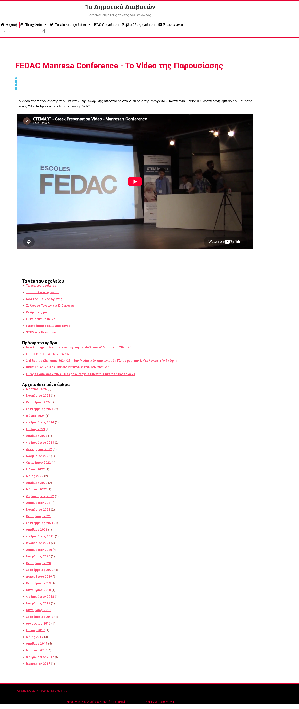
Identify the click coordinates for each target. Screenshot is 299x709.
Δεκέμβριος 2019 (39, 576)
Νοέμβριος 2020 (38, 556)
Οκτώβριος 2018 (38, 590)
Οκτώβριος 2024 (38, 402)
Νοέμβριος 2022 (38, 456)
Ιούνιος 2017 (35, 630)
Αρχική (11, 25)
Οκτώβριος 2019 (38, 583)
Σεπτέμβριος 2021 (39, 523)
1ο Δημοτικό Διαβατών (120, 7)
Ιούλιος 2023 (35, 429)
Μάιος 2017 (34, 637)
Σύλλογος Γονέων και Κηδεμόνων (50, 305)
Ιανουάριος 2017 (38, 664)
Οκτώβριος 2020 (38, 563)
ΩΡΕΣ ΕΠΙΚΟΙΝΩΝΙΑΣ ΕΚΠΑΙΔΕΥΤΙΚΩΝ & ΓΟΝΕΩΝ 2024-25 (67, 367)
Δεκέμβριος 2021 (39, 503)
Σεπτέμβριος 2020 (39, 570)
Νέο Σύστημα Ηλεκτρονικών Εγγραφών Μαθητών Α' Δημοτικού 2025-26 (78, 347)
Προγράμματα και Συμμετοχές (48, 326)
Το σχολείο (33, 25)
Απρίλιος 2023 (36, 436)
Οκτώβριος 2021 (38, 516)
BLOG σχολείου (106, 25)
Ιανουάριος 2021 (38, 543)
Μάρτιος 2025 (36, 389)
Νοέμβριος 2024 (38, 395)
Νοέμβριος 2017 (38, 603)
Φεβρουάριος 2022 (40, 496)
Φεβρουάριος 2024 (40, 422)
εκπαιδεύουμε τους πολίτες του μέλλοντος (120, 15)
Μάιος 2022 (34, 476)
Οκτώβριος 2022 (38, 462)
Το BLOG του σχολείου (42, 292)
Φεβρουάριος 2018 (40, 597)
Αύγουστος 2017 (38, 623)
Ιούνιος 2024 (35, 416)
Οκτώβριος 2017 (38, 610)
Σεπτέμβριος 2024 (39, 409)
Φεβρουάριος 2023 (40, 442)
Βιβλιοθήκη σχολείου (138, 25)
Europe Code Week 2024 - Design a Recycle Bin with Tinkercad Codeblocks (80, 374)
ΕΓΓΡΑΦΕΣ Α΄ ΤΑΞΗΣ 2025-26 (47, 354)
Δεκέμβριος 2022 (39, 449)
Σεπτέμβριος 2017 (39, 617)
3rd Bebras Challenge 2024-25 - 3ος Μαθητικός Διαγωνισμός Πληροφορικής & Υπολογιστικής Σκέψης (101, 361)
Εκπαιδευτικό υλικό (40, 319)
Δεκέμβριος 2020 (39, 550)
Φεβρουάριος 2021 (40, 536)
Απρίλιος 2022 (36, 483)
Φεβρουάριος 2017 (40, 657)
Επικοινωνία (173, 25)
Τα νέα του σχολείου (70, 25)
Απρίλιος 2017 (36, 643)
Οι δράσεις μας (37, 312)
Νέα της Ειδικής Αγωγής (44, 299)
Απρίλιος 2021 (36, 529)
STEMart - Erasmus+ (41, 332)
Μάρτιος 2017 (36, 650)
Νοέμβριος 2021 (38, 509)
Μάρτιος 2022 (36, 489)
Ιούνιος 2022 (35, 469)
